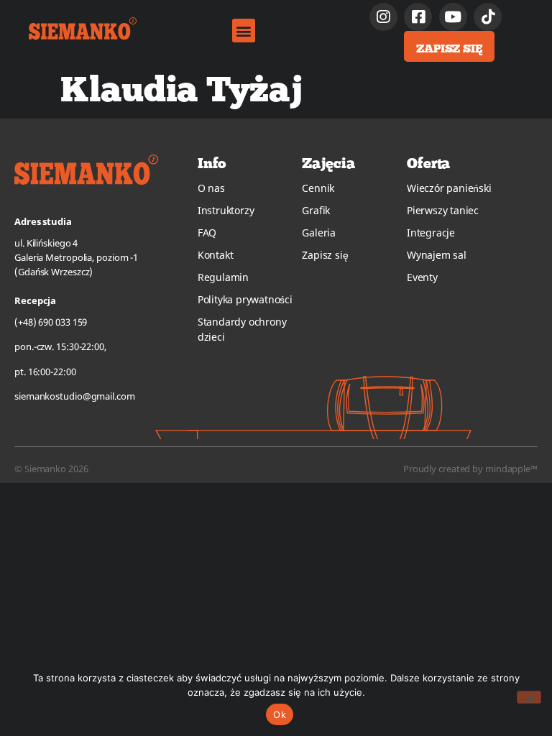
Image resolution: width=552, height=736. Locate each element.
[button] (244, 30)
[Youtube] (453, 17)
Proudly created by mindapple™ (470, 468)
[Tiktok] (488, 17)
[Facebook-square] (418, 17)
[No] (529, 697)
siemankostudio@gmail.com (74, 396)
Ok (279, 714)
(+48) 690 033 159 (50, 322)
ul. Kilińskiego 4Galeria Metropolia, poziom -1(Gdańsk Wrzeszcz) (76, 257)
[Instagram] (383, 17)
